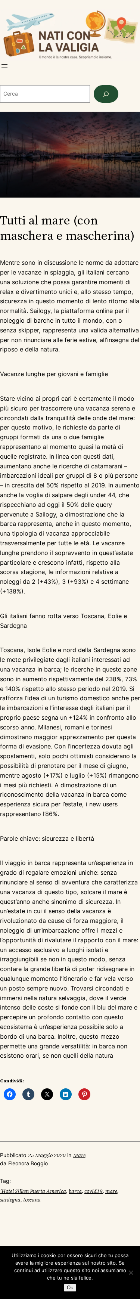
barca (75, 1191)
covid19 (93, 1191)
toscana (32, 1199)
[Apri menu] (4, 65)
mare (111, 1191)
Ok (70, 1287)
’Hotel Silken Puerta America (33, 1191)
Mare (79, 1155)
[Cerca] (106, 94)
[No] (130, 1272)
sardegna (10, 1199)
